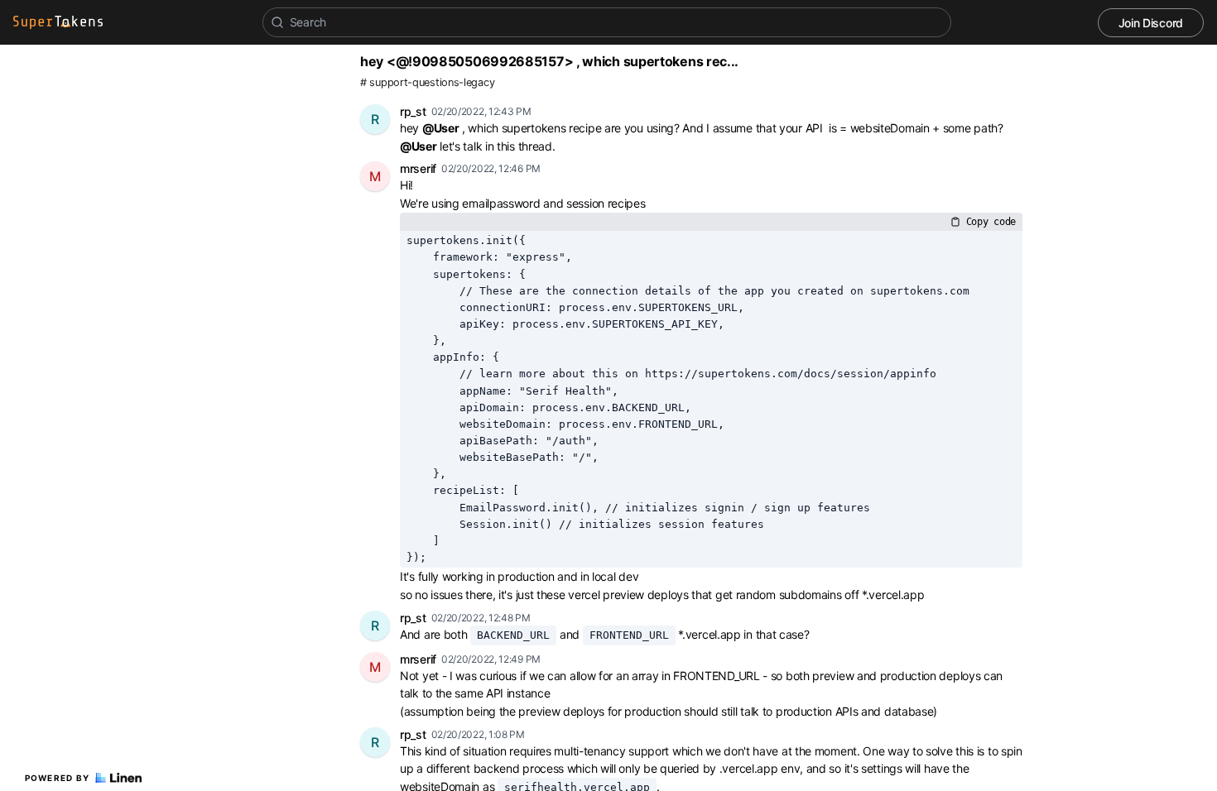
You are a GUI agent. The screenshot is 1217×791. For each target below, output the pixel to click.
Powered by (57, 778)
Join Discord (1150, 23)
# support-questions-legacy (427, 82)
